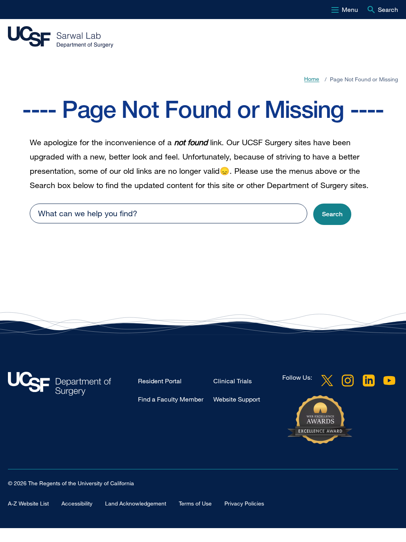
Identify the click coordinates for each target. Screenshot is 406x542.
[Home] (67, 37)
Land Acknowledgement (135, 503)
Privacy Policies (244, 503)
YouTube (389, 380)
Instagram (347, 380)
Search (388, 9)
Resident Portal (160, 381)
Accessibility (76, 503)
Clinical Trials (232, 381)
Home (311, 79)
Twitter (327, 380)
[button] (332, 214)
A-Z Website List (28, 503)
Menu (350, 9)
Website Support (236, 399)
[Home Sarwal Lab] (73, 386)
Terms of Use (195, 503)
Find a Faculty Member (170, 399)
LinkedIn (368, 380)
